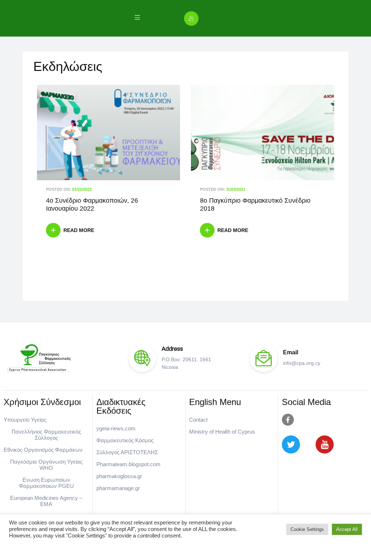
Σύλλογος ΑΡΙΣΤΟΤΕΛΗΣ (127, 452)
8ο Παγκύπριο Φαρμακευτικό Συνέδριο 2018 (255, 204)
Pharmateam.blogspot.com (128, 464)
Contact (198, 420)
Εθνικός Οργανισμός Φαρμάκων (43, 450)
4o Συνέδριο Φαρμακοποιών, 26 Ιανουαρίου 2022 (92, 204)
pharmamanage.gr (118, 488)
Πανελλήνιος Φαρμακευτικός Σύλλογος (46, 435)
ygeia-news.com (116, 428)
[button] (192, 18)
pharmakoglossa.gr (119, 476)
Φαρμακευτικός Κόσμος (125, 440)
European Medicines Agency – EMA (46, 501)
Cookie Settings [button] (307, 529)
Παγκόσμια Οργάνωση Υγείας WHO (46, 465)
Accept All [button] (347, 529)
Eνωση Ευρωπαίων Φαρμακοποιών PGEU (46, 483)
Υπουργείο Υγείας (25, 420)
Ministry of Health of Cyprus (222, 432)
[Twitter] (291, 444)
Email (290, 352)
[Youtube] (325, 444)
